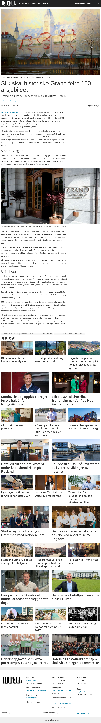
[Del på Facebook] (88, 105)
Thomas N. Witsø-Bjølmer (36, 690)
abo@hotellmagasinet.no (61, 703)
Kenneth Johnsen (32, 698)
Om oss (46, 3)
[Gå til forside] (9, 3)
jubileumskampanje (44, 334)
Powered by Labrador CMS (50, 720)
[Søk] (97, 3)
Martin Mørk (31, 680)
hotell (32, 334)
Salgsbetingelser (83, 713)
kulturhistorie (61, 334)
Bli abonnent (80, 3)
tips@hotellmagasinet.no (61, 690)
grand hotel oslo (76, 334)
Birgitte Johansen (83, 692)
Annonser (36, 3)
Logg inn (90, 3)
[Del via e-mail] (95, 105)
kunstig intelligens (10, 334)
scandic (23, 334)
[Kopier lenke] (98, 105)
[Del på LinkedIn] (91, 105)
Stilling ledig (24, 3)
